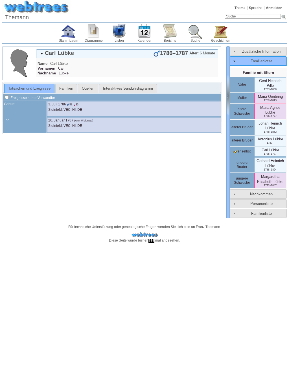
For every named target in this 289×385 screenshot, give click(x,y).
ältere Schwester (242, 111)
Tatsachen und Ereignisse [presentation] (29, 88)
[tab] (127, 53)
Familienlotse (261, 61)
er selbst (244, 151)
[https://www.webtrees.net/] (144, 235)
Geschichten (220, 41)
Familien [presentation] (66, 88)
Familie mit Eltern (258, 72)
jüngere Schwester (242, 180)
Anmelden (274, 8)
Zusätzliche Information (261, 51)
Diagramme (94, 41)
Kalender (144, 41)
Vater (242, 85)
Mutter (242, 98)
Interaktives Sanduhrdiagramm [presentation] (128, 88)
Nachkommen (261, 194)
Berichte (170, 41)
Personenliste (261, 204)
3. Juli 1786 (57, 104)
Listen (119, 41)
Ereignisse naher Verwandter (32, 98)
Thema (240, 8)
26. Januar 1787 (60, 120)
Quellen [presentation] (88, 88)
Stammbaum (68, 41)
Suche (195, 41)
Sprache (255, 8)
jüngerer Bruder (242, 165)
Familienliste (261, 213)
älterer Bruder (242, 127)
